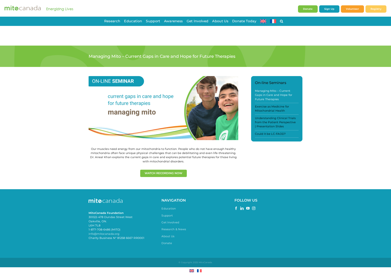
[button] (281, 21)
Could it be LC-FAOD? (270, 134)
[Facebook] (236, 208)
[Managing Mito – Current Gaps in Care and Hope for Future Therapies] (163, 108)
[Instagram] (253, 208)
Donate (166, 243)
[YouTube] (248, 208)
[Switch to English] (192, 270)
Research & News (173, 229)
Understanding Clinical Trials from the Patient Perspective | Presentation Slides (275, 122)
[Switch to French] (273, 21)
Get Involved (170, 222)
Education (168, 208)
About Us (167, 236)
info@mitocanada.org (104, 234)
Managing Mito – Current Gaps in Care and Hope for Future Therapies (273, 95)
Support (167, 215)
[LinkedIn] (242, 208)
